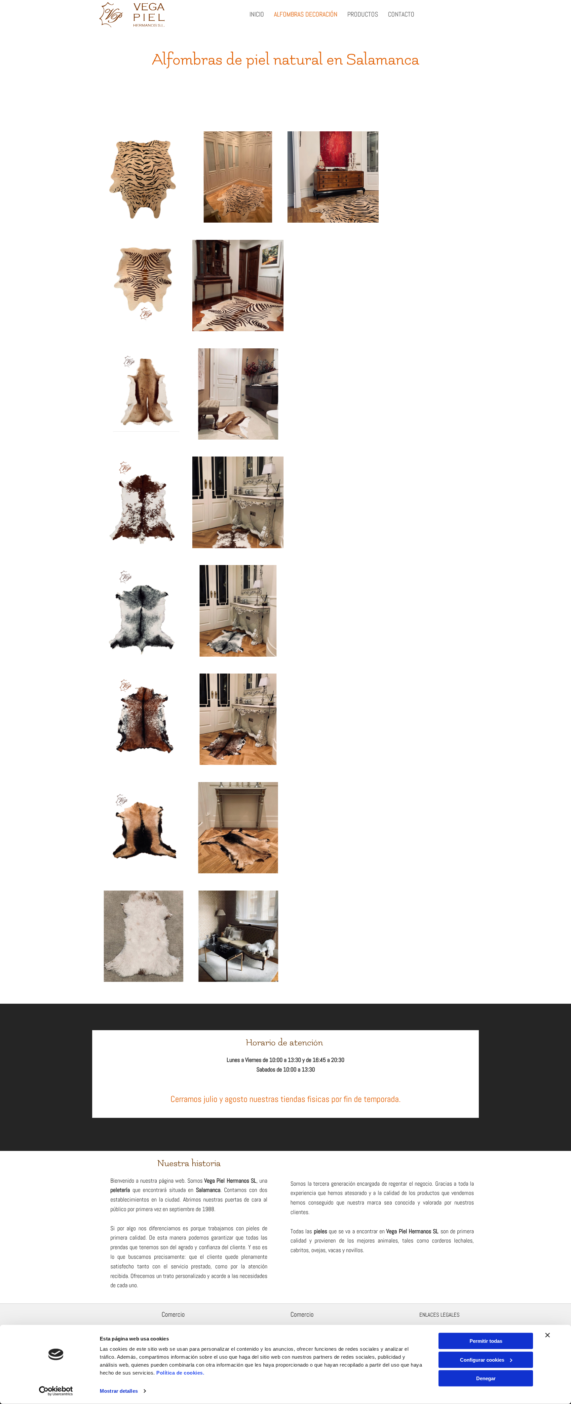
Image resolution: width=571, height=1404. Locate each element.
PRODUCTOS (362, 14)
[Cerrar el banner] (547, 1335)
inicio (256, 14)
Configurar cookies (482, 1359)
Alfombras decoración (305, 14)
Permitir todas (486, 1341)
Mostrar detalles (119, 1391)
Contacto (401, 14)
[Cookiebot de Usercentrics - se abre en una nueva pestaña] (56, 1391)
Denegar (486, 1378)
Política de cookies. (180, 1373)
